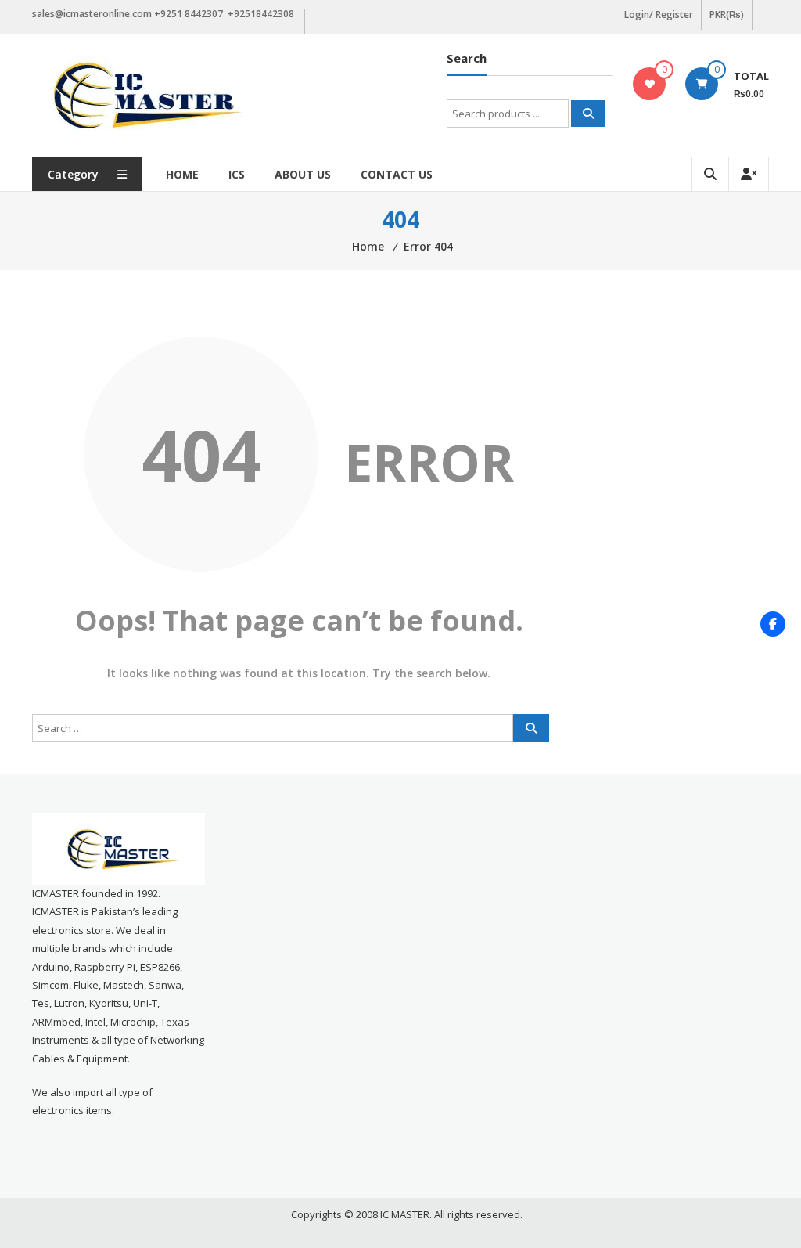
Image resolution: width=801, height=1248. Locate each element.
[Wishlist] (650, 84)
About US (303, 174)
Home (182, 174)
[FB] (772, 624)
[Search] (588, 113)
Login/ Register (658, 14)
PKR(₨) (726, 14)
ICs (236, 174)
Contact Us (397, 174)
